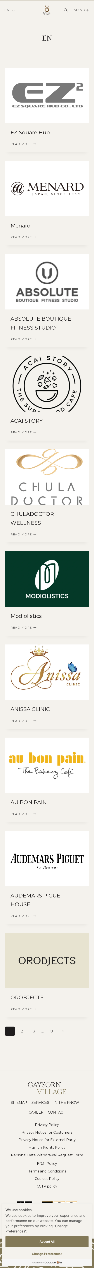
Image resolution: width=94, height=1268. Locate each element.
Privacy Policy (47, 1125)
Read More (23, 144)
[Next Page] (63, 1031)
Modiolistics (26, 616)
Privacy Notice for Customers (47, 1132)
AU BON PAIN (28, 802)
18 (51, 1031)
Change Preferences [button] (47, 1254)
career (36, 1112)
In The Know (66, 1103)
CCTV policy (47, 1186)
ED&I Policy (47, 1164)
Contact (56, 1112)
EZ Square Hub (30, 132)
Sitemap (19, 1103)
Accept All (47, 1241)
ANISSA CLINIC (30, 709)
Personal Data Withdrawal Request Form (47, 1155)
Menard (20, 225)
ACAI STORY (26, 421)
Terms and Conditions (47, 1171)
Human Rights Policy (47, 1147)
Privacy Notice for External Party (47, 1140)
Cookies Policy (47, 1179)
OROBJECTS (27, 997)
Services (40, 1103)
